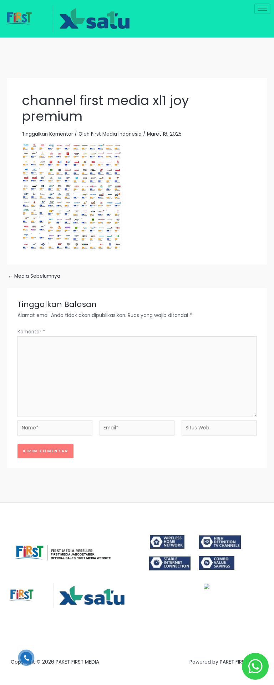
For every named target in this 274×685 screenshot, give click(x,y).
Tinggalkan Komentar (47, 134)
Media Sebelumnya (34, 276)
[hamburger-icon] (262, 9)
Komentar (31, 331)
